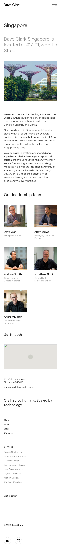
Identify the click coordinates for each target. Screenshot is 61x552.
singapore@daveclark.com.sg (19, 387)
